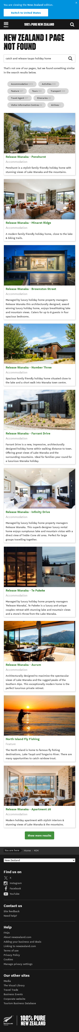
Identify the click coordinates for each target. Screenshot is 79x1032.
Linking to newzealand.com (20, 946)
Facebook (15, 888)
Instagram (15, 883)
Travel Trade (11, 989)
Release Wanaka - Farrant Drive (28, 433)
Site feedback (11, 911)
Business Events (13, 994)
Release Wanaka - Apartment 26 (28, 809)
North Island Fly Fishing (23, 739)
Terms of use (11, 950)
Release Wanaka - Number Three (29, 367)
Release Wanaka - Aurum (23, 665)
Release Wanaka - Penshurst (26, 157)
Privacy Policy (12, 955)
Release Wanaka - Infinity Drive (28, 512)
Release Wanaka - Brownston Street (31, 289)
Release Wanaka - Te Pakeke (25, 590)
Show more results (39, 835)
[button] (6, 24)
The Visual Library (14, 985)
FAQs (7, 932)
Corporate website (14, 998)
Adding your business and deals (22, 941)
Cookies (8, 959)
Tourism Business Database (20, 1003)
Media (7, 981)
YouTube (14, 893)
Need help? (10, 915)
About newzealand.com (17, 937)
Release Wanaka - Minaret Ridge (28, 223)
